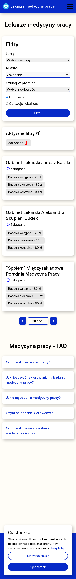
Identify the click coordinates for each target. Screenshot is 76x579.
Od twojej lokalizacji (24, 104)
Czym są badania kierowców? (29, 413)
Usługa (12, 54)
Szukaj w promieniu (22, 83)
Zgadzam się (38, 567)
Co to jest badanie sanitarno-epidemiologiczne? (29, 430)
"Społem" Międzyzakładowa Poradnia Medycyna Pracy (34, 271)
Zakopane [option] (14, 75)
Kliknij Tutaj (56, 548)
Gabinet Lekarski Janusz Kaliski (38, 162)
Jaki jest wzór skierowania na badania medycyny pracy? (35, 380)
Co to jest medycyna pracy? (28, 362)
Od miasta (17, 97)
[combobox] (38, 75)
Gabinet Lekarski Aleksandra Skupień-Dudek (35, 215)
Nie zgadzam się (38, 556)
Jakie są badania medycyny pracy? (33, 398)
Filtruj (38, 113)
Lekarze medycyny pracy (32, 6)
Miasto (12, 68)
